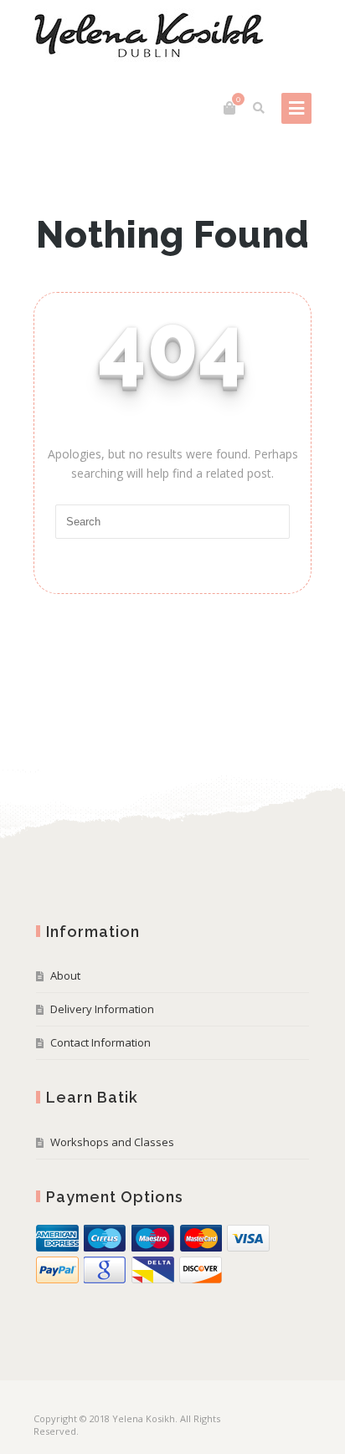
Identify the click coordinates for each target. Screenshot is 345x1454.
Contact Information (100, 1042)
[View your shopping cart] (229, 108)
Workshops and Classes (112, 1141)
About (65, 975)
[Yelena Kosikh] (148, 36)
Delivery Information (102, 1008)
